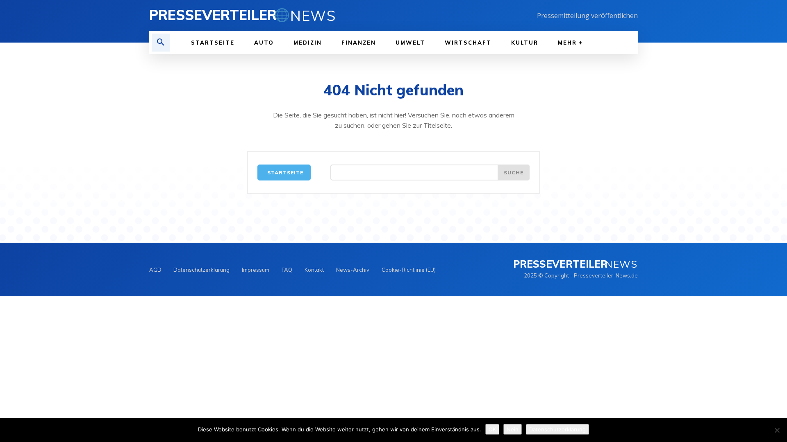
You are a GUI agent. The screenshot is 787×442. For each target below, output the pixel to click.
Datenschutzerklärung (557, 429)
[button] (161, 43)
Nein (513, 429)
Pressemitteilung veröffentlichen (587, 15)
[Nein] (777, 430)
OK (492, 429)
